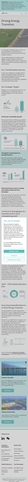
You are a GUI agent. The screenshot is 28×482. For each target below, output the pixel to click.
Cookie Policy (7, 246)
